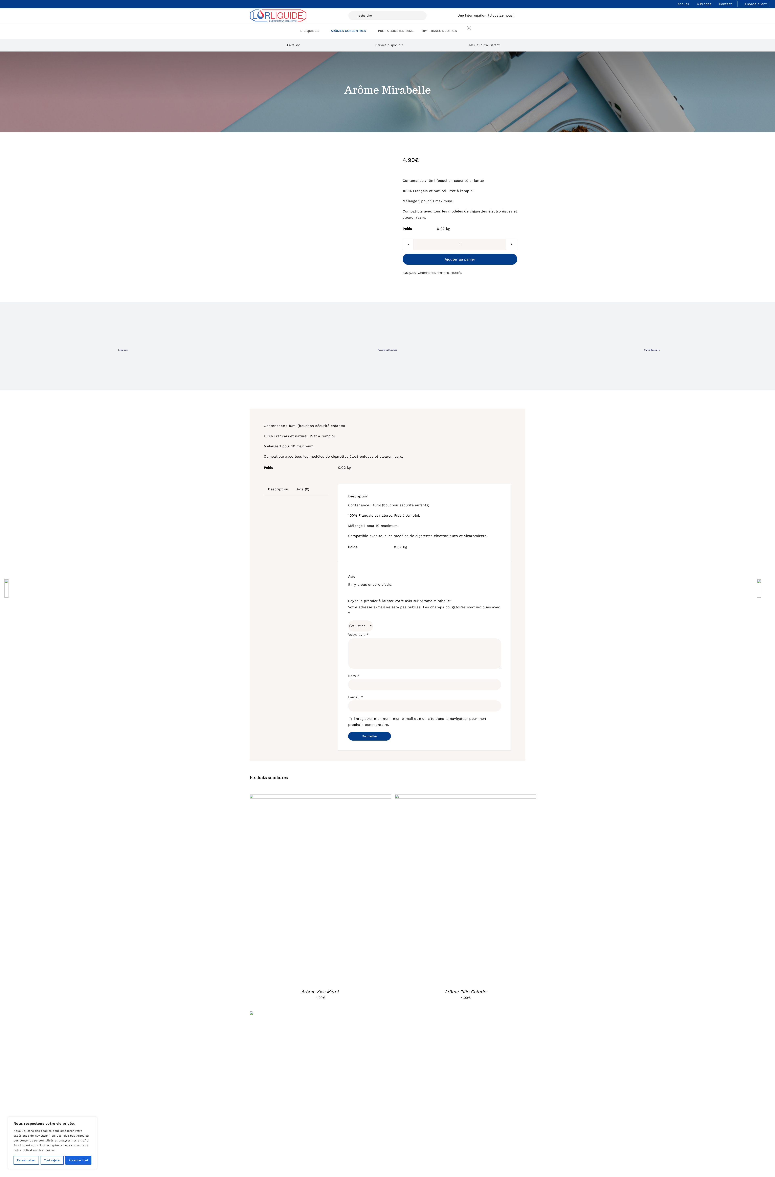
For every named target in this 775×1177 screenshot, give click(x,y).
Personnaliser (26, 1160)
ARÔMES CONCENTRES (433, 272)
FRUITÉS (456, 272)
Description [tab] (278, 489)
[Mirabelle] (266, 152)
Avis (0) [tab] (303, 489)
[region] (52, 1143)
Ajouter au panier (460, 259)
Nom (353, 676)
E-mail (355, 697)
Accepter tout (78, 1160)
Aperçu (344, 889)
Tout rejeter (52, 1160)
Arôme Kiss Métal (320, 991)
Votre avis (358, 635)
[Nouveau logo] (278, 11)
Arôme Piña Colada (466, 991)
